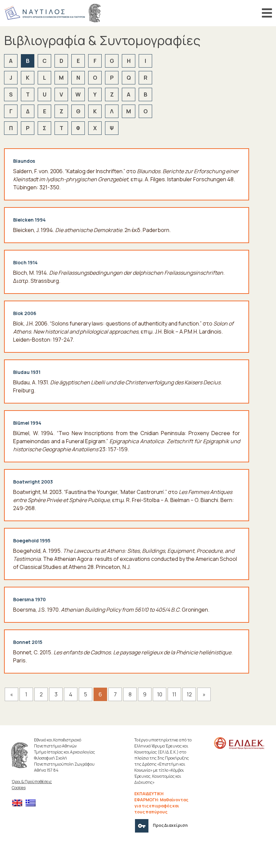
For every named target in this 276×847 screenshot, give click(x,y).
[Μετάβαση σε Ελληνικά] (32, 803)
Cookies (19, 788)
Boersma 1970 (29, 599)
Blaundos (24, 161)
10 (159, 694)
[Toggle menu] (267, 13)
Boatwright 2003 (33, 481)
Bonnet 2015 (27, 642)
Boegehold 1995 (31, 540)
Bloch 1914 (25, 262)
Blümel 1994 (27, 423)
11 (174, 694)
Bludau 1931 (26, 372)
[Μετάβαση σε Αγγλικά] (19, 803)
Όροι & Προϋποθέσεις (32, 781)
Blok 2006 (24, 313)
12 (189, 694)
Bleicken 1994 (29, 220)
